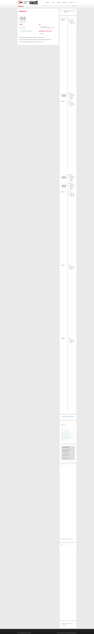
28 (70, 437)
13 (68, 433)
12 (66, 433)
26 (66, 437)
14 (70, 433)
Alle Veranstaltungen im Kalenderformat (68, 416)
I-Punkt (69, 191)
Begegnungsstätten (40, 41)
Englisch (69, 92)
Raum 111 (71, 105)
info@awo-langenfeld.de (66, 455)
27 (62, 428)
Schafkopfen (70, 174)
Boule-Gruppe (70, 183)
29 (66, 428)
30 (68, 428)
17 (62, 435)
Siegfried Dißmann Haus (44, 26)
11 (64, 433)
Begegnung (42, 33)
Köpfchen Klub (70, 19)
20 (68, 435)
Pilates (69, 101)
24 (62, 437)
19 (66, 435)
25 (64, 437)
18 (64, 435)
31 (62, 439)
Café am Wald (72, 23)
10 (62, 433)
